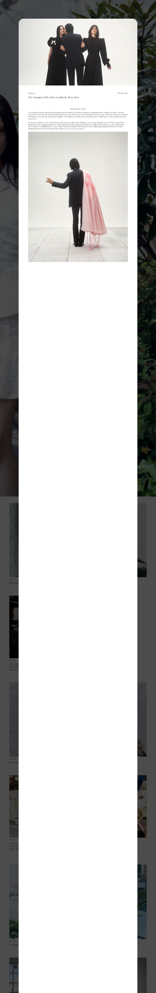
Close (78, 23)
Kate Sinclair (81, 109)
